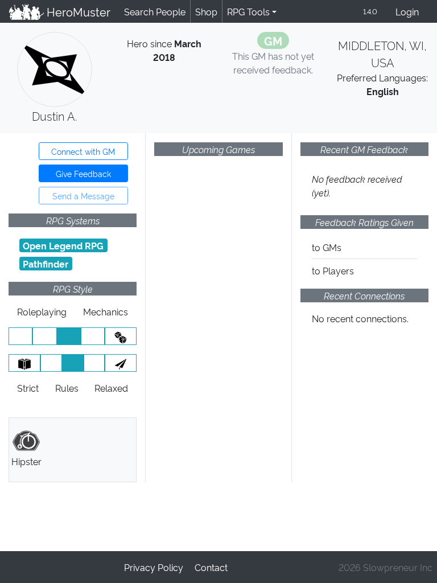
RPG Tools (248, 11)
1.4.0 (370, 11)
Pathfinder (45, 263)
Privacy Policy (153, 567)
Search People (154, 11)
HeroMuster (77, 11)
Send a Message (83, 195)
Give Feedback (83, 173)
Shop (206, 11)
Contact (211, 567)
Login (407, 11)
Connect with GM (83, 151)
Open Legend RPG (63, 245)
